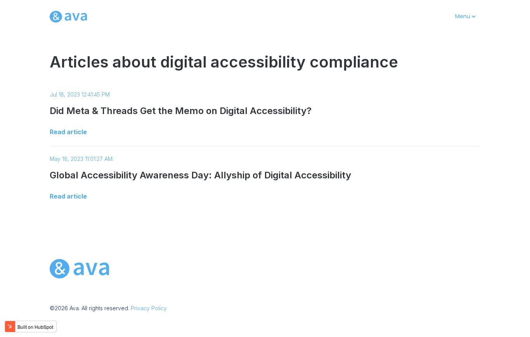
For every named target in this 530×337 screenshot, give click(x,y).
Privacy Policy (149, 308)
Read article (68, 132)
